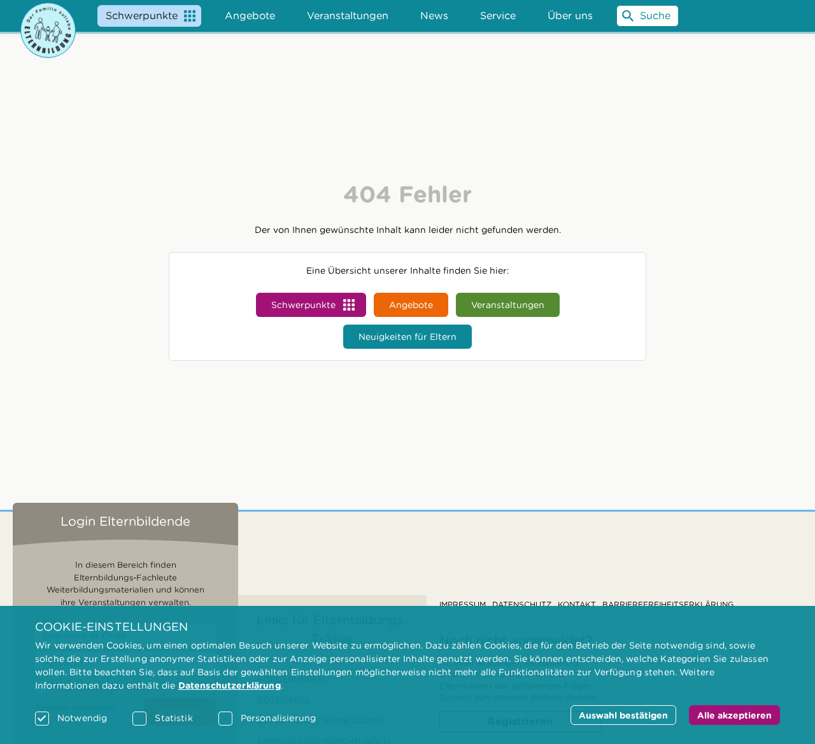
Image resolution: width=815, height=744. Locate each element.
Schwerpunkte (142, 16)
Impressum (462, 604)
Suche (655, 16)
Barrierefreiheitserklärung (668, 604)
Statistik (173, 718)
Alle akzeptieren (734, 715)
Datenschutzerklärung (229, 685)
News (434, 16)
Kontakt (577, 604)
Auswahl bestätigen (623, 715)
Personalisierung (278, 718)
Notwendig (82, 718)
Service (498, 16)
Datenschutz (521, 604)
